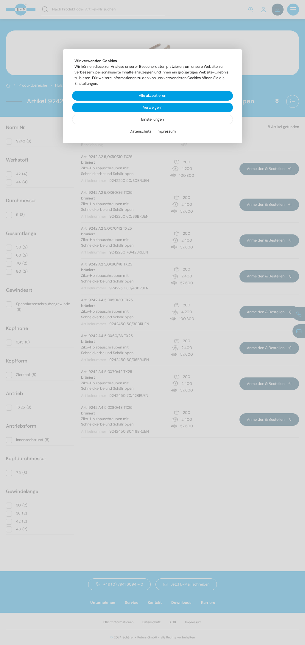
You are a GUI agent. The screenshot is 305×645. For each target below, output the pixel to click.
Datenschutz (140, 131)
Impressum (166, 131)
